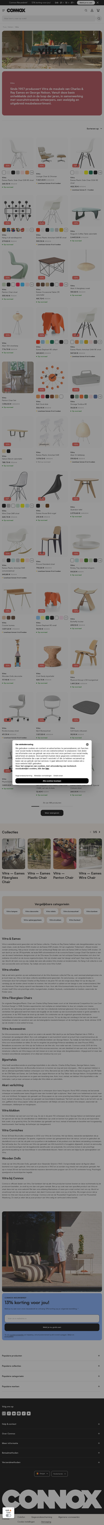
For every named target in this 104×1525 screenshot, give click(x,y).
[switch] (8, 1515)
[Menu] (12, 1508)
